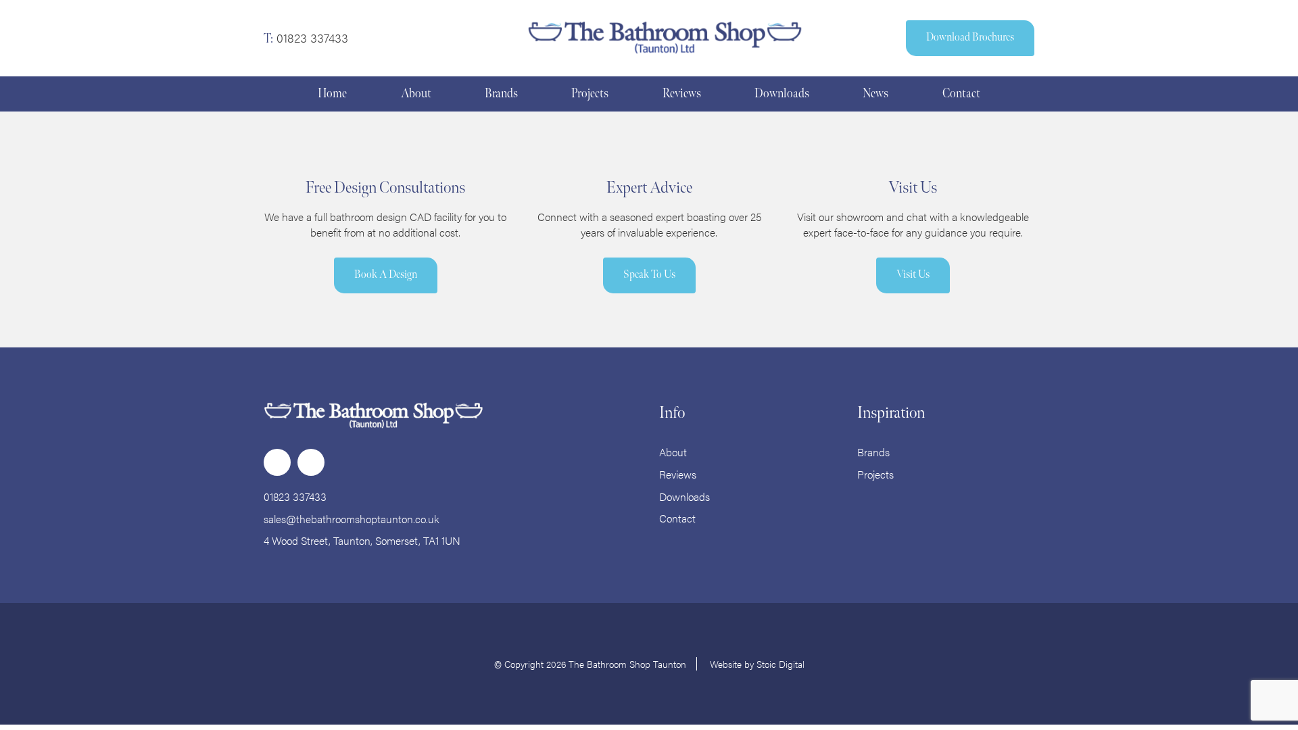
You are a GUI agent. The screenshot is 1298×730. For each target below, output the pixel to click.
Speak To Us (649, 274)
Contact (677, 518)
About (673, 452)
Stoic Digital (780, 664)
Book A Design (385, 274)
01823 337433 (312, 37)
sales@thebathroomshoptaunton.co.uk (351, 519)
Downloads (684, 496)
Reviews (677, 474)
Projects (875, 474)
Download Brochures (970, 37)
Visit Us (913, 274)
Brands (873, 452)
